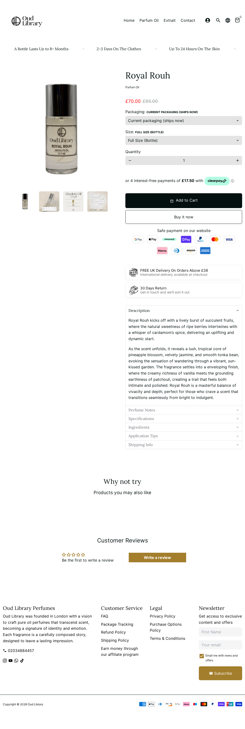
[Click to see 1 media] (25, 201)
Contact (188, 20)
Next (113, 129)
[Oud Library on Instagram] (5, 660)
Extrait (170, 20)
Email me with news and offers (222, 658)
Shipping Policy (115, 640)
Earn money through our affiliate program (120, 651)
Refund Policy (113, 632)
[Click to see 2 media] (49, 201)
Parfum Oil (149, 20)
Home (129, 20)
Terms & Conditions (167, 638)
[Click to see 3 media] (73, 201)
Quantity (133, 151)
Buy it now (183, 217)
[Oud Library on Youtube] (10, 660)
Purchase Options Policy (166, 627)
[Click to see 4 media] (97, 201)
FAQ (104, 616)
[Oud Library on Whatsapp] (16, 660)
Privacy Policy (162, 616)
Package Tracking (117, 624)
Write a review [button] (157, 557)
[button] (184, 310)
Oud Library (35, 704)
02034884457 (18, 650)
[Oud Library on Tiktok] (22, 660)
